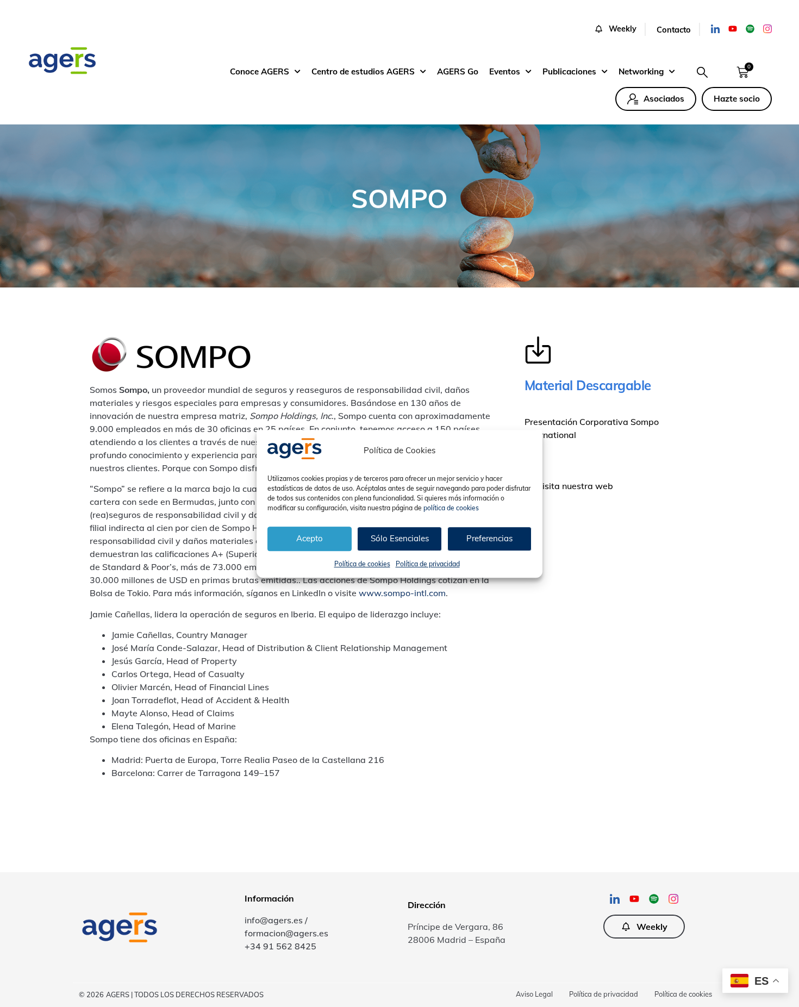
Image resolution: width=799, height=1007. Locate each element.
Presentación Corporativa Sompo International (592, 428)
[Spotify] (750, 28)
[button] (620, 29)
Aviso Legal (534, 994)
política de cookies (451, 507)
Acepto (309, 538)
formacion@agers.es (286, 933)
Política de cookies (362, 563)
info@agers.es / (276, 920)
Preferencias (489, 538)
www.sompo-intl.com (402, 592)
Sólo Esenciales (400, 538)
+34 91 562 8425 (280, 946)
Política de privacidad (428, 563)
